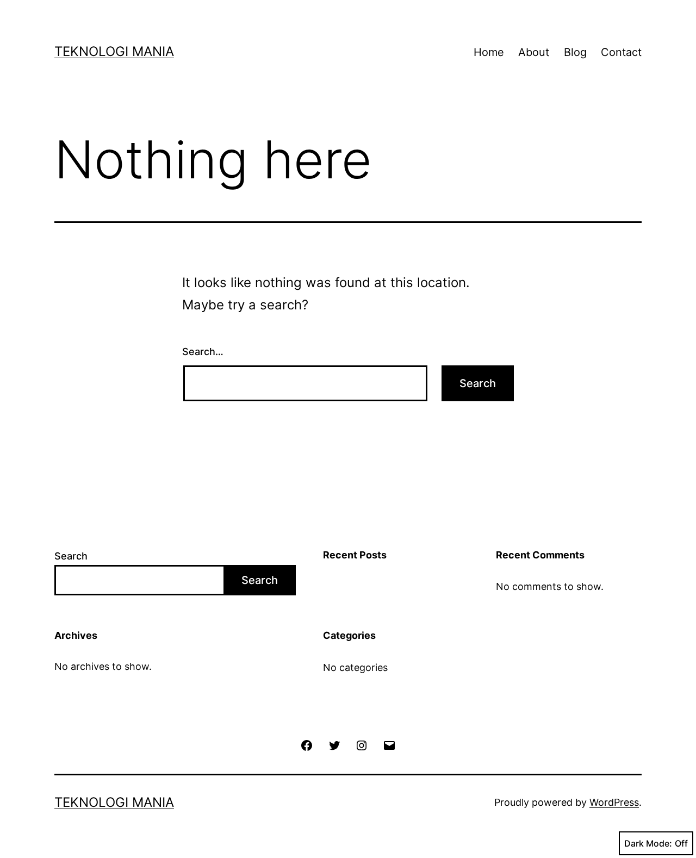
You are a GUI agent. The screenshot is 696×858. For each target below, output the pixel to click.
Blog (575, 52)
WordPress (614, 802)
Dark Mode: (648, 843)
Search (71, 556)
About (533, 52)
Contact (621, 52)
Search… (202, 351)
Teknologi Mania (114, 51)
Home (489, 52)
